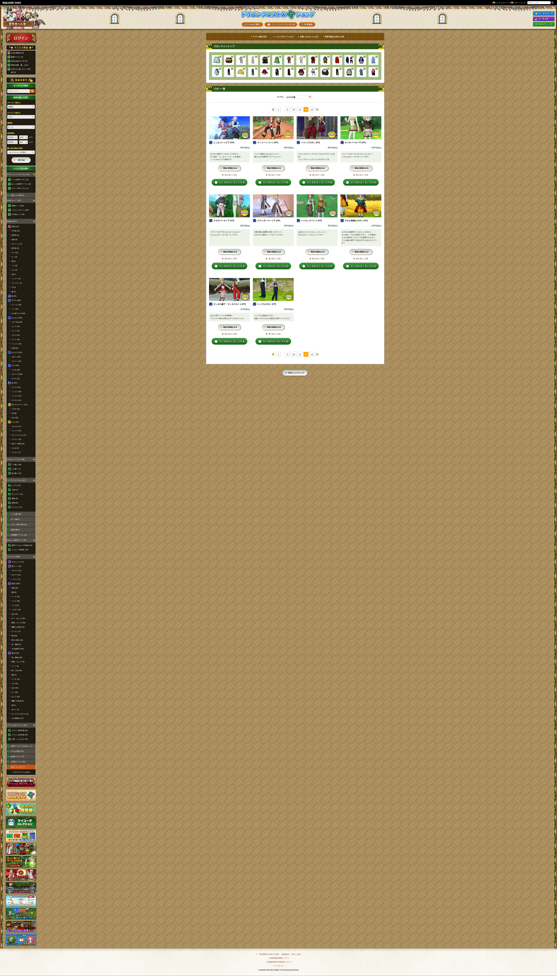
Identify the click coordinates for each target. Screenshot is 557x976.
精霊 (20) (15, 498)
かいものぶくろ (544, 13)
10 (294, 109)
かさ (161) (15, 422)
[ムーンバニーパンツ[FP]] (253, 72)
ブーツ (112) (16, 387)
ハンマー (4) (16, 278)
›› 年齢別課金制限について (278, 958)
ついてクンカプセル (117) (16, 480)
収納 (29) (15, 588)
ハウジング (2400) (13, 557)
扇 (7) (14, 274)
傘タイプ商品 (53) (18, 444)
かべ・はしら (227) (18, 618)
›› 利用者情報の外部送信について (279, 962)
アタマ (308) (16, 300)
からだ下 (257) (17, 352)
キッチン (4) (16, 631)
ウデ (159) (15, 365)
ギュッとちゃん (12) (19, 435)
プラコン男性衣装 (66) (20, 730)
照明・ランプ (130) (18, 623)
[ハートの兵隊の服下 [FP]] (289, 72)
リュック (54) (16, 431)
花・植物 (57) (16, 644)
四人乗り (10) (16, 473)
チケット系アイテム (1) (20, 188)
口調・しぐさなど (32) (20, 739)
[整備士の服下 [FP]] (361, 72)
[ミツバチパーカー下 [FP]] (229, 60)
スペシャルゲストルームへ (21, 782)
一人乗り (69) (16, 464)
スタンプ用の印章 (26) (19, 524)
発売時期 (10, 133)
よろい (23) (16, 335)
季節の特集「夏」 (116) (19, 65)
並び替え (280, 97)
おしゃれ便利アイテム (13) (21, 184)
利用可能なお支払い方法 (334, 37)
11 (300, 109)
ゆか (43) (15, 688)
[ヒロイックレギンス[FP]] (229, 72)
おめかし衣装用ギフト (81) (16, 540)
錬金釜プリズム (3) (17, 756)
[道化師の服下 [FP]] (313, 72)
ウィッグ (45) (16, 305)
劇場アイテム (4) (17, 57)
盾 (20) (14, 296)
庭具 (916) (15, 653)
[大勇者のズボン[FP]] (289, 60)
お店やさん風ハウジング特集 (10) (20, 70)
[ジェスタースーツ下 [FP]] (277, 60)
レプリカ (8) (16, 485)
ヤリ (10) (15, 252)
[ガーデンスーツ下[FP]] (373, 60)
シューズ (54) (16, 391)
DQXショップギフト (18, 767)
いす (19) (15, 683)
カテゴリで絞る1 (13, 103)
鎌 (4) (14, 292)
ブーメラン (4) (17, 283)
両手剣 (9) (15, 235)
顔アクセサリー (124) (19, 404)
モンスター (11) (17, 494)
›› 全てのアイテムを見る (21, 772)
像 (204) (14, 636)
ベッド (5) (15, 666)
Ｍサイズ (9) (16, 575)
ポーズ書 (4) (15, 519)
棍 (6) (14, 261)
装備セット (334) (18, 205)
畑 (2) (14, 705)
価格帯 (9, 123)
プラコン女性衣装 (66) (20, 735)
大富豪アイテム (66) (18, 762)
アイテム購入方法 (260, 37)
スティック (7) (17, 244)
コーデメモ (544, 19)
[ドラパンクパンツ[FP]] (277, 72)
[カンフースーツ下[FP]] (373, 72)
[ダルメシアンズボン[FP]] (349, 72)
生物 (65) (15, 503)
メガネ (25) (16, 409)
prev (273, 109)
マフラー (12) (16, 439)
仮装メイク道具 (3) (17, 195)
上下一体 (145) (17, 322)
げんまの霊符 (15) (17, 751)
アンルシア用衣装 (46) (20, 550)
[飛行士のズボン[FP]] (265, 60)
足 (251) (14, 383)
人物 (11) (15, 490)
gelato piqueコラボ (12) (19, 61)
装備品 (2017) (12, 221)
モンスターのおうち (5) (20, 714)
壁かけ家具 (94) (17, 640)
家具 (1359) (16, 583)
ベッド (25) (16, 596)
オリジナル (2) (17, 507)
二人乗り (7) (16, 469)
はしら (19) (16, 696)
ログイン (21, 38)
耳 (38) (14, 413)
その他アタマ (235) (18, 313)
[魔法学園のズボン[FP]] (313, 60)
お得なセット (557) (14, 200)
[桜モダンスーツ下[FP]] (301, 60)
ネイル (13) (16, 378)
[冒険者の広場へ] (18, 24)
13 (312, 109)
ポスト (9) (15, 709)
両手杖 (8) (15, 248)
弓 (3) (14, 287)
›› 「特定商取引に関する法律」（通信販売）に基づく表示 (278, 954)
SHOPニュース (544, 24)
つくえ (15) (16, 679)
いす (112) (15, 605)
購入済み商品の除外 (15, 148)
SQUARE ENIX (11, 3)
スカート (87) (16, 361)
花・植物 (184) (17, 657)
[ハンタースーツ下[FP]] (337, 72)
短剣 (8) (14, 239)
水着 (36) (15, 348)
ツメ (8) (14, 265)
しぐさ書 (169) (16, 514)
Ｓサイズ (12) (16, 570)
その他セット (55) (18, 214)
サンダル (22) (16, 400)
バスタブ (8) (16, 610)
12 (306, 109)
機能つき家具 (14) (18, 627)
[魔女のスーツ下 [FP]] (265, 72)
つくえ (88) (16, 601)
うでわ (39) (16, 370)
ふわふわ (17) (16, 426)
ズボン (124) (16, 357)
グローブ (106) (17, 374)
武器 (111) (15, 226)
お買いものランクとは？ (309, 37)
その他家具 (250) (18, 649)
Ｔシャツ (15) (16, 344)
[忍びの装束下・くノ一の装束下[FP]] (349, 60)
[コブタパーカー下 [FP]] (325, 72)
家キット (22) (16, 566)
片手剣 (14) (16, 231)
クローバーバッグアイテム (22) (18, 174)
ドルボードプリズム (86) (16, 459)
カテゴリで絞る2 (13, 113)
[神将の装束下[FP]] (361, 60)
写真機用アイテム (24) (19, 535)
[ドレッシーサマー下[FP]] (217, 60)
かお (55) (15, 417)
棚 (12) (14, 675)
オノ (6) (14, 257)
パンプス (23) (16, 396)
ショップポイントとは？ (284, 37)
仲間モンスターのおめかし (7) (21, 746)
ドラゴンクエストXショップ (278, 14)
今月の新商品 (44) (17, 53)
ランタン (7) (16, 452)
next (317, 109)
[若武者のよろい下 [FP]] (301, 72)
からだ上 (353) (17, 318)
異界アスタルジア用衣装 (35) (22, 545)
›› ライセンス (278, 966)
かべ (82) (15, 692)
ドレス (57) (16, 326)
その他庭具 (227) (18, 718)
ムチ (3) (14, 270)
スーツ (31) (16, 331)
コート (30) (16, 339)
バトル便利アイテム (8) (20, 179)
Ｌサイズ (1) (16, 579)
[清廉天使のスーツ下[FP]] (241, 60)
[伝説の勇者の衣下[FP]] (325, 60)
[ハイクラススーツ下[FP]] (253, 60)
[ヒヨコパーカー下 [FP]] (241, 72)
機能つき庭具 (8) (18, 701)
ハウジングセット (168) (20, 210)
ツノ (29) (15, 309)
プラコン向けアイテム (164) (17, 725)
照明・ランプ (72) (18, 662)
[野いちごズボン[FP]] (337, 60)
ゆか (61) (15, 614)
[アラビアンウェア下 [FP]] (217, 72)
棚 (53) (14, 592)
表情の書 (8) (15, 530)
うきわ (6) (15, 448)
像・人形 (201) (17, 670)
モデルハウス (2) (18, 562)
